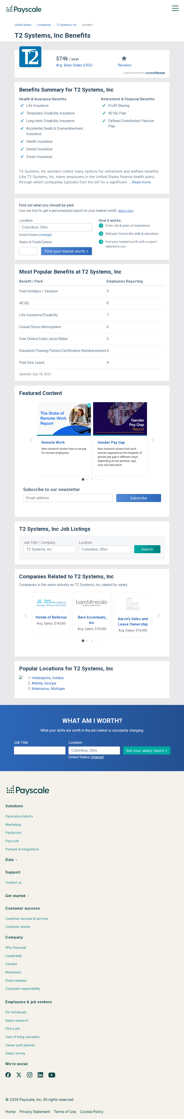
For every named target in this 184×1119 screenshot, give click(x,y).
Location (85, 542)
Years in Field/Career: (36, 242)
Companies (44, 24)
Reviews (124, 65)
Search (147, 549)
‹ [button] (30, 438)
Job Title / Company (39, 542)
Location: (26, 220)
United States (23, 24)
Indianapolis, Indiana (48, 678)
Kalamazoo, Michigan (48, 689)
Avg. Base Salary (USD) (74, 65)
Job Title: (21, 742)
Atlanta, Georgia (44, 683)
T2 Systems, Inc (67, 24)
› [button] (153, 438)
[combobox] (55, 227)
